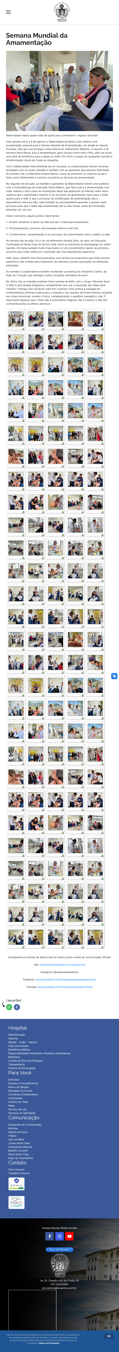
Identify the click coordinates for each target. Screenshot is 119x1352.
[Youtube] (69, 1236)
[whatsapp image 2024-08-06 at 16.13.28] (16, 364)
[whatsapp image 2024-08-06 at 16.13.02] (16, 318)
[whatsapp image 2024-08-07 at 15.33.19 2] (16, 410)
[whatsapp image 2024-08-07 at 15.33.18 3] (55, 387)
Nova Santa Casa (18, 1154)
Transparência (16, 1064)
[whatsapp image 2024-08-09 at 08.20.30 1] (75, 456)
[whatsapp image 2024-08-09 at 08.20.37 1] (36, 524)
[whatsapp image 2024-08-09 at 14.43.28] (16, 570)
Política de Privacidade (49, 1343)
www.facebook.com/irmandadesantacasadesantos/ (66, 979)
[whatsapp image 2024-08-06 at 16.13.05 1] (36, 318)
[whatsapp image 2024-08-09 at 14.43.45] (95, 616)
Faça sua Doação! (59, 1249)
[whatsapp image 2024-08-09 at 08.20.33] (16, 501)
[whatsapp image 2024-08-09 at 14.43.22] (75, 547)
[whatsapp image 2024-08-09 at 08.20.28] (55, 456)
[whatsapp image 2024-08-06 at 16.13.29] (36, 364)
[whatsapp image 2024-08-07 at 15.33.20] (16, 433)
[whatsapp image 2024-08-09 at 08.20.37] (75, 524)
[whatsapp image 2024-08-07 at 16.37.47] (75, 433)
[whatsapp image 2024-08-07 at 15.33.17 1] (55, 364)
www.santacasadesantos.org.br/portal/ (62, 964)
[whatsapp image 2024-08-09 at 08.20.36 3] (95, 501)
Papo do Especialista (20, 1158)
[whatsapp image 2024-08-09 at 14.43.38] (36, 593)
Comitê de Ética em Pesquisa (25, 1060)
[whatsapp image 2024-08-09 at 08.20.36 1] (55, 501)
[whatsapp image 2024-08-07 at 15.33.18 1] (16, 387)
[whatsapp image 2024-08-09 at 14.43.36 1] (75, 570)
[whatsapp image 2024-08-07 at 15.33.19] (55, 410)
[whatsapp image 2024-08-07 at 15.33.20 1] (75, 410)
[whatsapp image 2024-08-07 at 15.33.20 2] (95, 410)
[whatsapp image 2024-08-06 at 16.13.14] (95, 341)
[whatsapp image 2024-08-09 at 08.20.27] (36, 456)
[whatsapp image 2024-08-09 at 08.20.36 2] (75, 501)
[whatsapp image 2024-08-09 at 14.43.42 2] (75, 593)
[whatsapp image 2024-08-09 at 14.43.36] (95, 570)
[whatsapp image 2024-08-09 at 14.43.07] (36, 547)
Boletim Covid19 (18, 1150)
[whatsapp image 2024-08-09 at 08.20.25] (95, 433)
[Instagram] (59, 1236)
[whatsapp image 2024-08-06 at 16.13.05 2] (55, 318)
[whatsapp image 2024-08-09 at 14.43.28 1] (95, 547)
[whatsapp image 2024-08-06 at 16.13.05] (95, 318)
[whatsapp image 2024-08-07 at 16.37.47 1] (55, 433)
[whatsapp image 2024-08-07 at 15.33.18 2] (36, 387)
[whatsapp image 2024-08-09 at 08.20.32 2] (75, 479)
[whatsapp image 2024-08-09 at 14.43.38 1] (16, 593)
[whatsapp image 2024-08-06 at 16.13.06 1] (16, 341)
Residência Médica (19, 1049)
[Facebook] (49, 1236)
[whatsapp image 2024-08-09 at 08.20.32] (95, 479)
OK (109, 1336)
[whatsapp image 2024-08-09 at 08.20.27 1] (16, 456)
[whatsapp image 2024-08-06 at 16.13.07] (75, 341)
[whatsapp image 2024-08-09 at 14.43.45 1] (55, 616)
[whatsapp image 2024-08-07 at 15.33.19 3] (36, 410)
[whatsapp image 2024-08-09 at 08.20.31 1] (16, 479)
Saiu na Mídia (16, 1139)
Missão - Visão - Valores (22, 1042)
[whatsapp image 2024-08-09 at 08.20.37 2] (55, 524)
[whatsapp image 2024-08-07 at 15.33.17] (95, 364)
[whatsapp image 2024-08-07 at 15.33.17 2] (75, 364)
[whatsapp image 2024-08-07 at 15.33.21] (36, 433)
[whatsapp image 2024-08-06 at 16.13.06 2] (36, 341)
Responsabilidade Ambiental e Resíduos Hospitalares (39, 1053)
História (13, 1038)
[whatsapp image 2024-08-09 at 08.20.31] (36, 479)
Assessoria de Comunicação (25, 1124)
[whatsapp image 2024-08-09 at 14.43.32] (55, 570)
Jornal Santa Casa (19, 1143)
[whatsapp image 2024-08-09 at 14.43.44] (36, 616)
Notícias (13, 1128)
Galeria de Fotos (18, 1132)
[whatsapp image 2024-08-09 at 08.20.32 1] (55, 479)
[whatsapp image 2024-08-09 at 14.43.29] (36, 570)
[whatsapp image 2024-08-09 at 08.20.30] (95, 456)
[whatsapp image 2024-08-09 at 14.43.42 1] (55, 593)
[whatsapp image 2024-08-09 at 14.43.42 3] (95, 593)
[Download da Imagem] (23, 328)
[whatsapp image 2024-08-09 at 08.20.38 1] (95, 524)
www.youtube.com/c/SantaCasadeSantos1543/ (65, 986)
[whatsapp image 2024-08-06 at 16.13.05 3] (75, 318)
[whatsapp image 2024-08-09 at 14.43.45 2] (75, 616)
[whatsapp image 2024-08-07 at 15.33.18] (75, 387)
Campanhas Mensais (20, 1146)
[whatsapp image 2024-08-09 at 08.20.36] (16, 524)
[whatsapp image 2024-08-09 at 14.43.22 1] (55, 547)
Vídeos (12, 1135)
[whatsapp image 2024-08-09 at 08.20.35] (36, 501)
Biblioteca (14, 1057)
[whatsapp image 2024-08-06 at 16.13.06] (55, 341)
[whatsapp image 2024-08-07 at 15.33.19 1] (95, 387)
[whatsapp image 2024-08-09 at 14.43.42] (16, 616)
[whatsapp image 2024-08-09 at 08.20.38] (16, 547)
